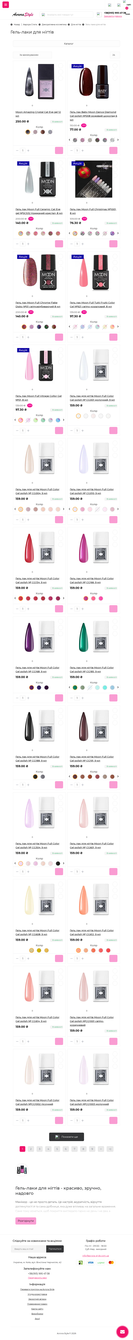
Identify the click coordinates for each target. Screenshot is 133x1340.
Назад (17, 24)
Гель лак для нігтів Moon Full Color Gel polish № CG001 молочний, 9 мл (92, 397)
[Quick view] (60, 65)
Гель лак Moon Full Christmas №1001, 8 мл (93, 211)
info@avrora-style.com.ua (95, 1255)
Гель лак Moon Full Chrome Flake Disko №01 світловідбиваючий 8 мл (38, 304)
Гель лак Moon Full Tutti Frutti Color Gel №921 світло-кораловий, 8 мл (92, 304)
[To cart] (59, 150)
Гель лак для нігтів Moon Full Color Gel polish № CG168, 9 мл (37, 669)
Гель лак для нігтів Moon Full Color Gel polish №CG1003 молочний (92, 1102)
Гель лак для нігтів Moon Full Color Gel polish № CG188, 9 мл (37, 758)
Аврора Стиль (30, 24)
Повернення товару (37, 1304)
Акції (37, 1318)
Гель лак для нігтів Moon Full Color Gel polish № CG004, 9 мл (37, 491)
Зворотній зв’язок (37, 1299)
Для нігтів (76, 24)
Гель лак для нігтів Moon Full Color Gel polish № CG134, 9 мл (37, 580)
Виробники (37, 1314)
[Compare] (60, 78)
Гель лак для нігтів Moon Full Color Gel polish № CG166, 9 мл (92, 580)
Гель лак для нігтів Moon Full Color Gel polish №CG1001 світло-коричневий (92, 1021)
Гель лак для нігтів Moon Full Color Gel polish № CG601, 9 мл (92, 845)
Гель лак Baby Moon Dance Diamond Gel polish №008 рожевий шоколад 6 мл (93, 115)
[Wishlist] (60, 71)
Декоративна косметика (54, 24)
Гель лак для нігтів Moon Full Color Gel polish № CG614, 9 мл (37, 1019)
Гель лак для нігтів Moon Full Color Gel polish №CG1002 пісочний (37, 1102)
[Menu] (5, 4)
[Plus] (28, 150)
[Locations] (109, 4)
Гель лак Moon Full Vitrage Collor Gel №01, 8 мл (39, 397)
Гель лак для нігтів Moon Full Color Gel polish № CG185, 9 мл (92, 669)
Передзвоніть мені (37, 1278)
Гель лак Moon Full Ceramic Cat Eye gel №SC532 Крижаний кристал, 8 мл (39, 211)
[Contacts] (119, 4)
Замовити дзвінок (113, 16)
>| (110, 1149)
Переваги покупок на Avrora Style (37, 1289)
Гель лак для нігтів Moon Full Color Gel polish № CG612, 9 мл (92, 932)
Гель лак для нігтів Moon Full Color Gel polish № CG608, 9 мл (37, 932)
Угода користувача (37, 1294)
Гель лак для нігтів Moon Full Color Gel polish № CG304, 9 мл (37, 845)
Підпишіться (55, 1249)
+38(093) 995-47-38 (115, 12)
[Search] (43, 14)
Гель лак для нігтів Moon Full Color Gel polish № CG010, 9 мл (92, 491)
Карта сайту (37, 1309)
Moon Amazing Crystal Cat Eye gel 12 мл (38, 113)
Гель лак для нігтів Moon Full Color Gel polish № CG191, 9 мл (92, 758)
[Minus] (17, 150)
